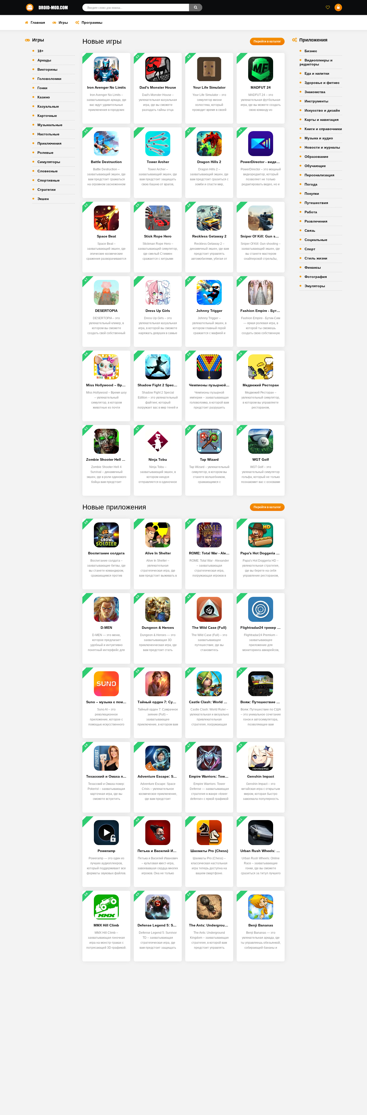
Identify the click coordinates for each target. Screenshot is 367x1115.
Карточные (47, 116)
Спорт (310, 249)
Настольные (48, 134)
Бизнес (311, 51)
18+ (40, 51)
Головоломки (49, 79)
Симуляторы (48, 162)
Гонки (42, 88)
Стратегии (46, 190)
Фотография (316, 277)
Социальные (316, 240)
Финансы (313, 267)
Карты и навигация (322, 120)
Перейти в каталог (267, 41)
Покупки (312, 194)
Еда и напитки (317, 73)
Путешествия (316, 203)
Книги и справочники (323, 129)
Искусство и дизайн (322, 110)
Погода (311, 184)
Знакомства (315, 92)
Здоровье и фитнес (322, 83)
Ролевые (45, 153)
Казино (43, 97)
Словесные (47, 171)
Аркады (44, 60)
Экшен (43, 199)
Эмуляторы (315, 286)
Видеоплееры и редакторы (316, 62)
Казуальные (48, 106)
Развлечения (316, 221)
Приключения (49, 143)
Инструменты (316, 101)
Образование (316, 157)
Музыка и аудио (319, 138)
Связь (310, 230)
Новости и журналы (322, 147)
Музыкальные (49, 125)
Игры (63, 22)
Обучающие (315, 166)
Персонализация (319, 175)
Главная (38, 22)
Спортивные (48, 180)
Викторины (47, 69)
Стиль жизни (316, 258)
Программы (92, 22)
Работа (311, 212)
